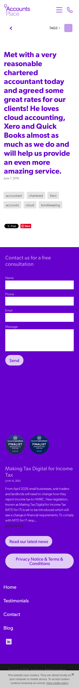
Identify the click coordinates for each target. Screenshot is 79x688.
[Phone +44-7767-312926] (70, 10)
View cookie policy (57, 683)
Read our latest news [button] (28, 541)
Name (9, 277)
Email (9, 310)
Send (14, 360)
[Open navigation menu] (59, 10)
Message (11, 326)
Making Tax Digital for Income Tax (39, 471)
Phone (9, 294)
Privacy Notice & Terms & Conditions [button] (39, 561)
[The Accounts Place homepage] (29, 10)
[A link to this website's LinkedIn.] (9, 642)
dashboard (37, 669)
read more (14, 525)
